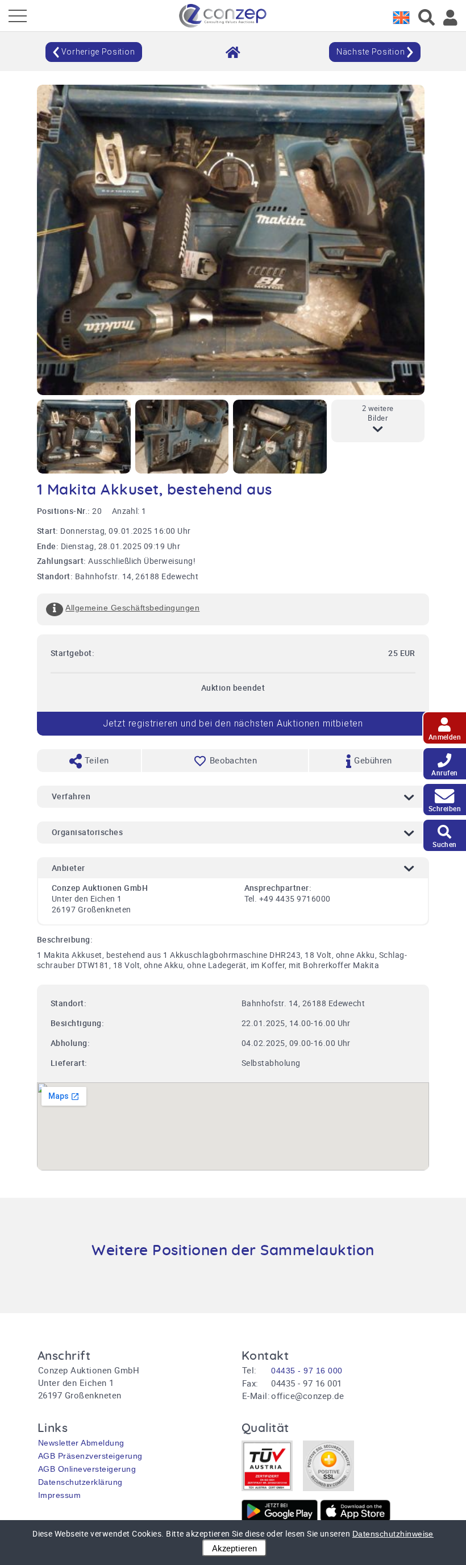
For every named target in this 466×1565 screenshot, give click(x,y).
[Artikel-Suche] (426, 17)
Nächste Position (371, 51)
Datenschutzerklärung (80, 1482)
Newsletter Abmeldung (81, 1442)
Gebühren (372, 760)
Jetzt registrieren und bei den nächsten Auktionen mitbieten (233, 723)
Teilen (95, 760)
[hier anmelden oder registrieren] (450, 18)
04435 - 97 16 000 (306, 1370)
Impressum (59, 1495)
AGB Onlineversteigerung (87, 1468)
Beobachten (233, 760)
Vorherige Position (97, 51)
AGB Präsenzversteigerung (90, 1455)
